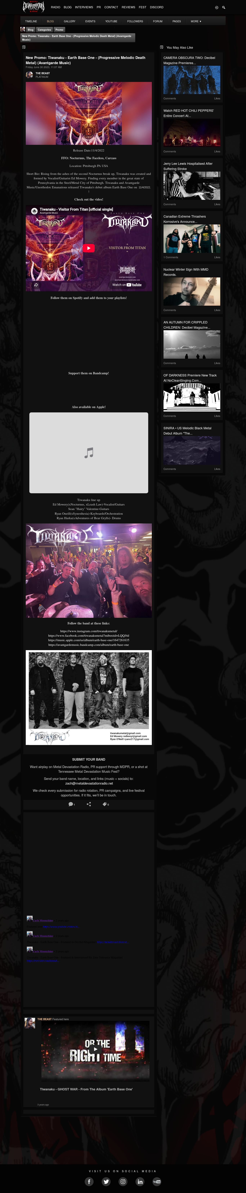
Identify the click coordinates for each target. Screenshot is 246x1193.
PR (99, 7)
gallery (69, 21)
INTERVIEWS (84, 7)
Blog (30, 29)
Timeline (31, 21)
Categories (44, 29)
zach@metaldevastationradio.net (88, 783)
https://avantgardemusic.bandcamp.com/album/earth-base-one (88, 644)
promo (59, 29)
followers (135, 21)
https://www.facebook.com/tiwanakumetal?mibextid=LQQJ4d (88, 635)
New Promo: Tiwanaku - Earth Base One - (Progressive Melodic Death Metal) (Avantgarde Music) (76, 37)
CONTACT (111, 7)
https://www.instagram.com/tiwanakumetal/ (88, 631)
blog (50, 21)
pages (177, 21)
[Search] (224, 7)
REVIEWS (128, 7)
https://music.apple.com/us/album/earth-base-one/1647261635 (88, 640)
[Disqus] (88, 863)
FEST (142, 7)
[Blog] (24, 47)
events (90, 21)
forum (157, 21)
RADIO (55, 7)
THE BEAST (43, 73)
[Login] (216, 7)
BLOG (67, 7)
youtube (111, 21)
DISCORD (157, 7)
